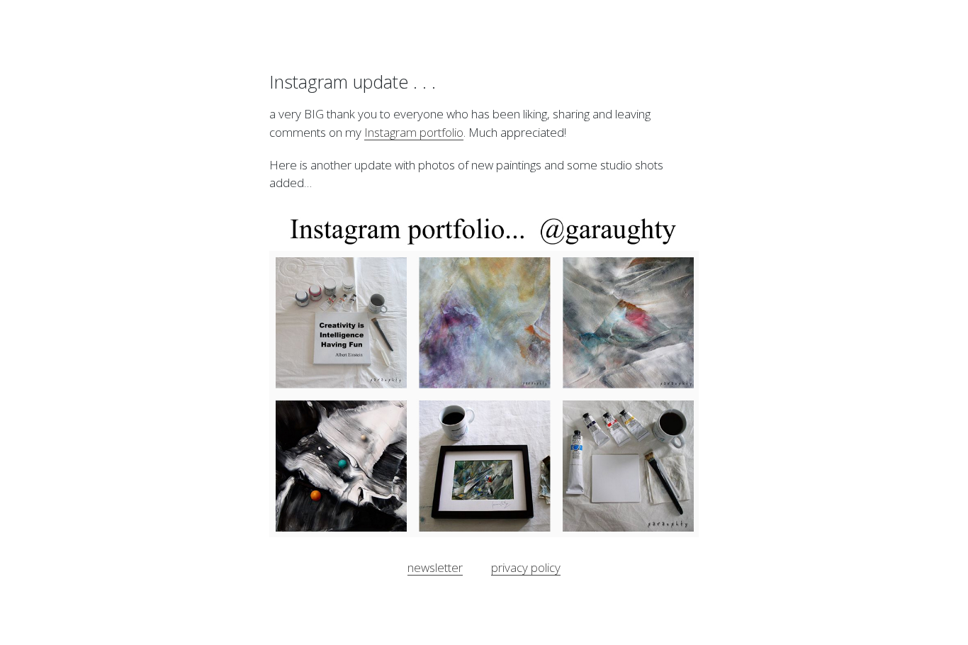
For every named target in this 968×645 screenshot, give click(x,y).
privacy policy (526, 567)
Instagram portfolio (413, 132)
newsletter (435, 567)
